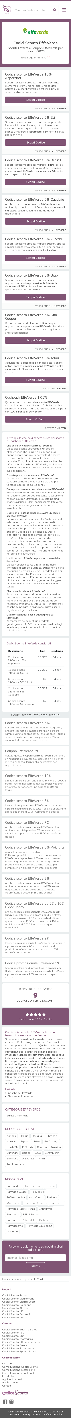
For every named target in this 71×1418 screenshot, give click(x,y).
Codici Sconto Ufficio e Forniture (21, 1342)
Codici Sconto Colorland (16, 1305)
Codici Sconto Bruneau (15, 1295)
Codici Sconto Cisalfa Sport (18, 1301)
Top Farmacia (15, 1164)
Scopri (35, 99)
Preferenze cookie (53, 1414)
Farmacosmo (15, 1225)
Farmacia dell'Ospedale (21, 1220)
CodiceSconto (10, 1279)
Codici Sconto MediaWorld (18, 1298)
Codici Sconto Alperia (15, 1308)
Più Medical (38, 1191)
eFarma (50, 1186)
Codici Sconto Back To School (20, 1329)
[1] (27, 1014)
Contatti (6, 1385)
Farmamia (57, 1203)
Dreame (42, 1147)
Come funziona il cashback (18, 1373)
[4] (40, 1014)
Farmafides (14, 1186)
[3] (36, 1014)
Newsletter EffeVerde (20, 1096)
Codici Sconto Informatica (17, 1339)
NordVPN (12, 1147)
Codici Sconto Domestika (17, 1314)
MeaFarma (13, 1203)
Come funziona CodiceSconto (20, 1366)
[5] (44, 1014)
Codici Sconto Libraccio (16, 1317)
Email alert (8, 1376)
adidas (26, 1152)
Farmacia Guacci (17, 1191)
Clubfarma (45, 1208)
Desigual (37, 1135)
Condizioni (14, 1414)
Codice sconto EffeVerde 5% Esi (30, 117)
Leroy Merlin (52, 1152)
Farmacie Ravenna (35, 1203)
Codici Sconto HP (12, 1311)
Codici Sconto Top (13, 1332)
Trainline (56, 1147)
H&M (37, 1141)
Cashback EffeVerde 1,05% (26, 397)
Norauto (12, 1141)
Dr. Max (43, 1220)
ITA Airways (51, 1141)
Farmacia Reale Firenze (21, 1208)
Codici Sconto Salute (14, 1345)
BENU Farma (31, 1214)
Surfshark (12, 1152)
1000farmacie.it (16, 1197)
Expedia (25, 1141)
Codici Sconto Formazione (18, 1348)
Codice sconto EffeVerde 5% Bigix (31, 275)
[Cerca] (54, 10)
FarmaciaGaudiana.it (39, 1225)
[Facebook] (5, 1401)
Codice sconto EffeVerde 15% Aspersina (28, 76)
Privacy (26, 1414)
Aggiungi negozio (12, 1379)
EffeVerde (38, 1279)
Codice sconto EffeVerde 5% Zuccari (33, 239)
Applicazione (10, 1382)
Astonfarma (36, 1197)
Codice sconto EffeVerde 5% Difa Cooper (31, 317)
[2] (31, 1014)
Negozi (26, 1279)
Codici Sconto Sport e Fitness (19, 1351)
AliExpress (28, 1158)
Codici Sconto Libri (13, 1335)
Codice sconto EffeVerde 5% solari (32, 358)
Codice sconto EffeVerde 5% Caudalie (34, 199)
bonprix (11, 1135)
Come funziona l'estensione (18, 1369)
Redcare (52, 1197)
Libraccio (51, 1135)
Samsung (12, 1158)
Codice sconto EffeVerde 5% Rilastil (33, 160)
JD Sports (27, 1147)
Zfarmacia (13, 1214)
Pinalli (41, 1158)
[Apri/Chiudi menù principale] (64, 10)
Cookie (37, 1414)
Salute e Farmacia (17, 1115)
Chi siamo (8, 1363)
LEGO (37, 1152)
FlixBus (24, 1135)
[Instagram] (11, 1401)
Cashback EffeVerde (20, 1093)
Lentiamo (12, 1231)
